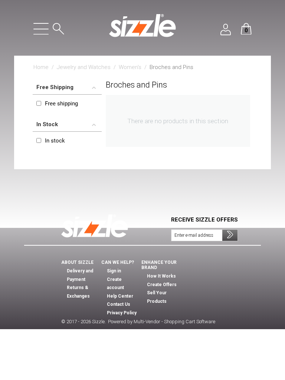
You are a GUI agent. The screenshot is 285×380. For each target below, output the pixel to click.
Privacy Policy (122, 312)
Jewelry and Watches (84, 67)
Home (41, 67)
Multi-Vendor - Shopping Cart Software (174, 321)
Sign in (114, 270)
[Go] (230, 235)
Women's (130, 67)
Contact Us (118, 304)
